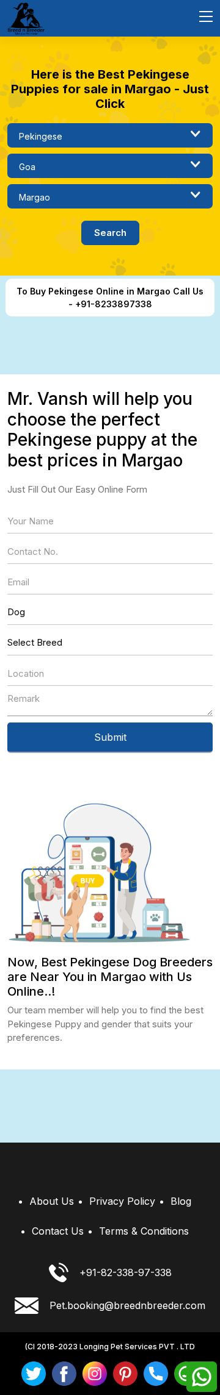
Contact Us (58, 1231)
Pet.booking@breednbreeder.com (127, 1305)
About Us (51, 1201)
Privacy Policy (122, 1201)
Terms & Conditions (144, 1231)
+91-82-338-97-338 (125, 1272)
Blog (180, 1201)
